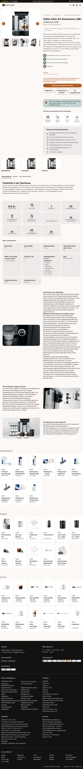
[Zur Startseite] (8, 5)
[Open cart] (77, 5)
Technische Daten (25, 176)
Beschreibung (6, 176)
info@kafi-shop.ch (54, 105)
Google (15, 1)
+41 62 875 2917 (67, 103)
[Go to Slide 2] (15, 43)
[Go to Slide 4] (34, 43)
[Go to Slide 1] (6, 43)
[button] (20, 23)
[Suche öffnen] (70, 5)
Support (15, 176)
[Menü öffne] (80, 5)
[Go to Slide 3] (24, 43)
